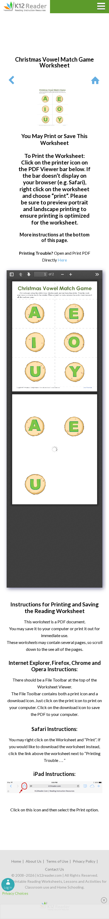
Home (16, 861)
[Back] (11, 80)
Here (62, 259)
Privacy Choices (15, 893)
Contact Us (54, 869)
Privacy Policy (84, 861)
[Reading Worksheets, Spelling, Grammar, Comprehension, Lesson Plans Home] (96, 80)
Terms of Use (57, 861)
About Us (34, 861)
